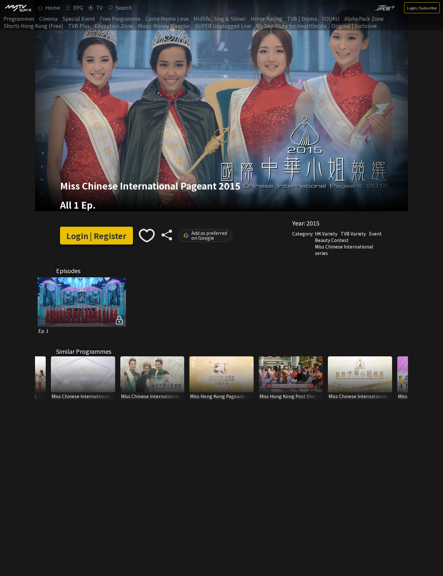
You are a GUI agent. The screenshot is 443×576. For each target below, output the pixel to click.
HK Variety (326, 233)
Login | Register (96, 235)
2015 (312, 223)
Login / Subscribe (422, 7)
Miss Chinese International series (344, 249)
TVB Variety (353, 233)
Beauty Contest (332, 240)
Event (375, 233)
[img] (17, 8)
